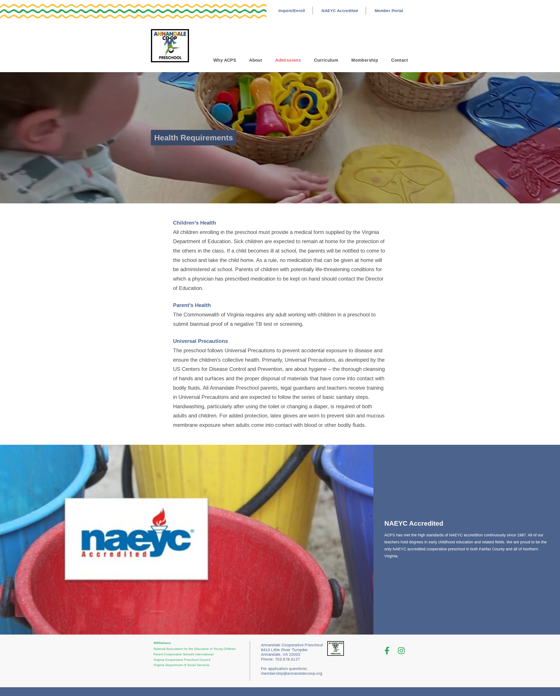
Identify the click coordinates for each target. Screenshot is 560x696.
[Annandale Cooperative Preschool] (172, 45)
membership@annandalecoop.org (291, 673)
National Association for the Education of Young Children (195, 649)
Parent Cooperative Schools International (184, 654)
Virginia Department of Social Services (181, 665)
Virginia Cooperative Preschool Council (182, 659)
